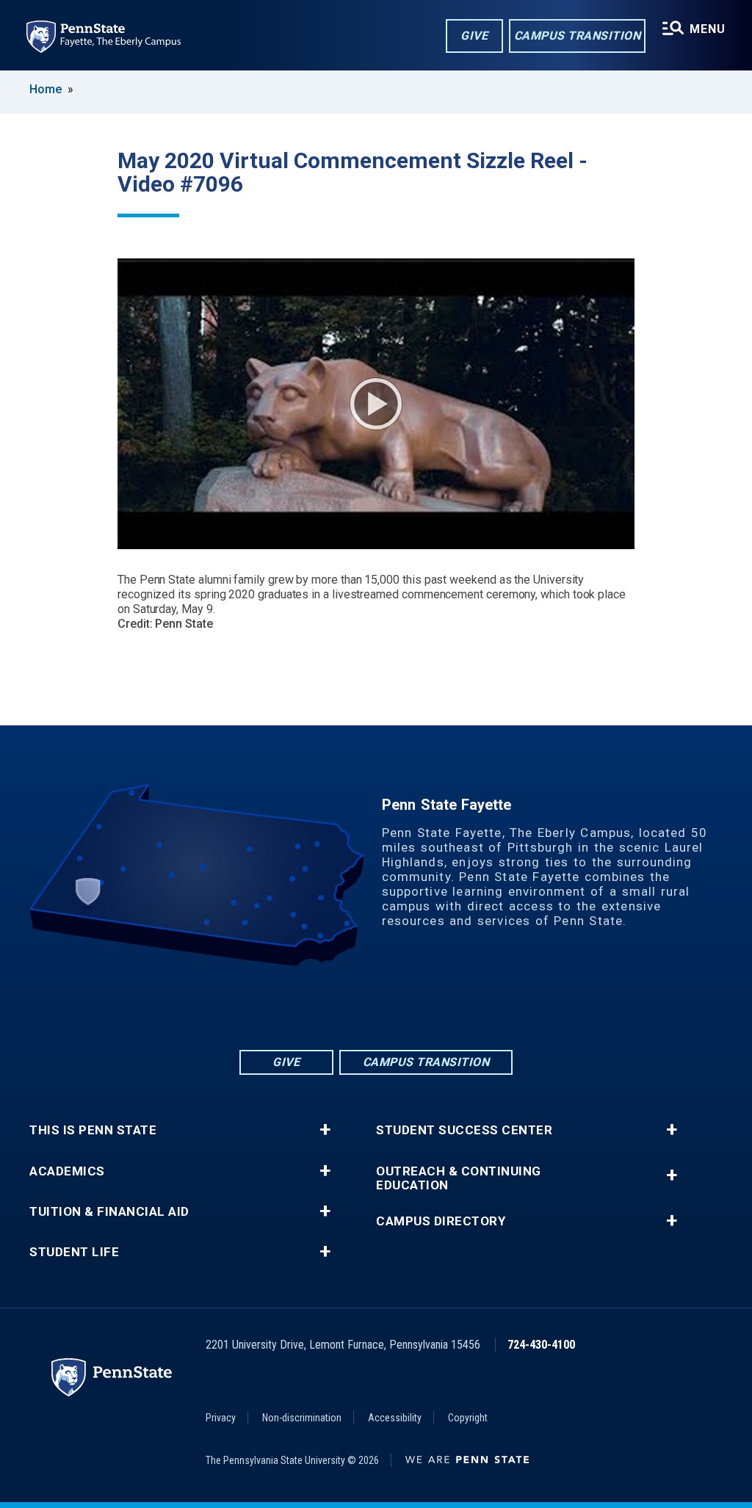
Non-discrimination (301, 1418)
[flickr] (357, 1007)
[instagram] (433, 1007)
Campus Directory (440, 1221)
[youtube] (395, 1007)
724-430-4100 (541, 1345)
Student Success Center (464, 1130)
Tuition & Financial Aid (109, 1212)
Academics (67, 1171)
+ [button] (324, 1130)
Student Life (74, 1252)
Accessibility (395, 1418)
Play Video (376, 403)
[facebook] (318, 1007)
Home (45, 89)
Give (474, 36)
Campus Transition (577, 36)
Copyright (468, 1418)
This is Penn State (92, 1130)
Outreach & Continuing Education (458, 1178)
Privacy (221, 1418)
